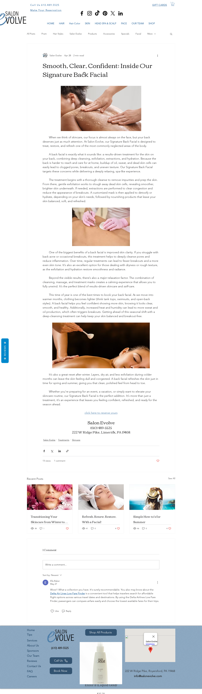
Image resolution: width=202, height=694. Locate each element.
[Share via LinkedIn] (59, 451)
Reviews (5, 350)
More (150, 33)
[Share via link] (67, 451)
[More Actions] (157, 582)
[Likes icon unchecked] (52, 611)
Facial (138, 33)
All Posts (31, 33)
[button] (172, 4)
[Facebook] (82, 13)
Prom (44, 33)
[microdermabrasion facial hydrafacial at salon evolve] (101, 497)
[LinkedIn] (120, 13)
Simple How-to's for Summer (146, 519)
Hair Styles (58, 33)
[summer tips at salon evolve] (152, 497)
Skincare (76, 440)
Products (92, 33)
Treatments (63, 440)
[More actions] (157, 55)
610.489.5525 (50, 4)
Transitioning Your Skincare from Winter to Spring (48, 519)
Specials (125, 33)
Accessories (109, 33)
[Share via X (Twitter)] (51, 451)
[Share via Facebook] (44, 451)
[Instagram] (89, 13)
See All (171, 478)
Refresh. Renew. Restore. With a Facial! (99, 519)
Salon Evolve (76, 33)
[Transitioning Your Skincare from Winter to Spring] (50, 497)
